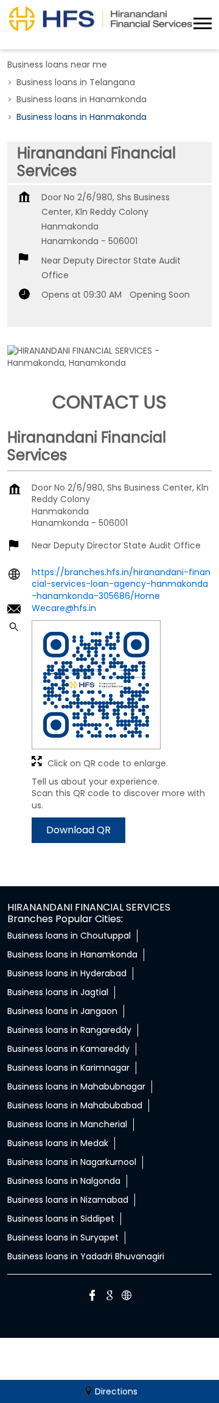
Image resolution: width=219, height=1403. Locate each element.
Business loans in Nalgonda (63, 1181)
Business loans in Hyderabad (67, 973)
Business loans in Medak (57, 1143)
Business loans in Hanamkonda (72, 954)
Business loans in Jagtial (57, 992)
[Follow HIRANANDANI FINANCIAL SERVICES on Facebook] (92, 1297)
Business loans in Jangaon (62, 1011)
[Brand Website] (126, 1297)
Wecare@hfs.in (64, 608)
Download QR (78, 830)
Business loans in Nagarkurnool (71, 1162)
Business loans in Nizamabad (67, 1200)
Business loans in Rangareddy (69, 1030)
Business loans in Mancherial (67, 1124)
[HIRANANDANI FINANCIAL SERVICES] (100, 18)
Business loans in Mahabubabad (74, 1105)
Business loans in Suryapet (63, 1237)
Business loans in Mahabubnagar (76, 1086)
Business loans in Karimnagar (68, 1068)
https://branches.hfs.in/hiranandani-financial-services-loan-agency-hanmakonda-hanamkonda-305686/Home (121, 583)
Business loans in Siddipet (60, 1218)
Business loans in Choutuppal (69, 935)
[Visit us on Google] (109, 1297)
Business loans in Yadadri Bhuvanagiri (85, 1256)
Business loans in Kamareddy (68, 1049)
